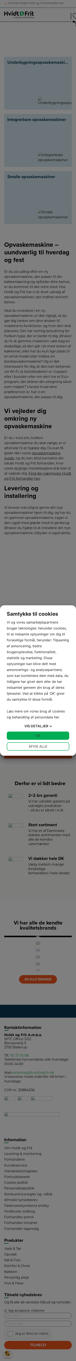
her (56, 717)
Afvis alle (38, 746)
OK (38, 735)
